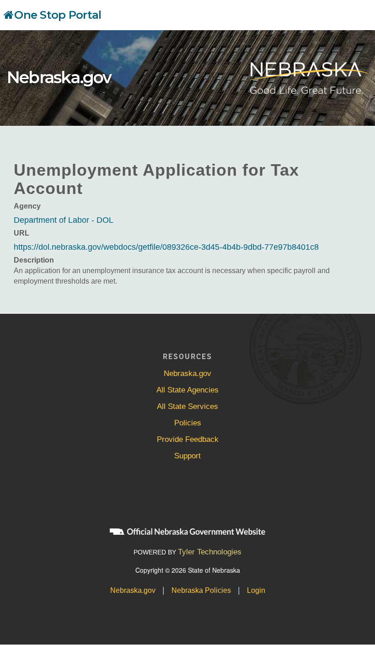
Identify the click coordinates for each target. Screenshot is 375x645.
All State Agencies (187, 390)
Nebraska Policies (201, 590)
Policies (187, 423)
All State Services (187, 406)
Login (256, 590)
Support (187, 456)
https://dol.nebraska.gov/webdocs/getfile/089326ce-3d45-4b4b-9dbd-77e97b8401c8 (166, 247)
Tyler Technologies (209, 552)
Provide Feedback (188, 439)
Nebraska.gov (59, 77)
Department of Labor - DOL (63, 220)
